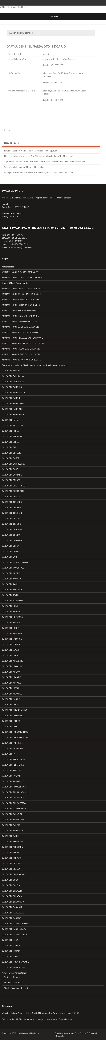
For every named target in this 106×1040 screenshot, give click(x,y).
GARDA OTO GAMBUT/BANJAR (15, 562)
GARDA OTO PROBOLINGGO (14, 786)
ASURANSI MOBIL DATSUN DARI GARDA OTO (21, 294)
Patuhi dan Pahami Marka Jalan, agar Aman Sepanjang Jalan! (30, 150)
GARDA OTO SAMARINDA (13, 819)
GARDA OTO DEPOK (10, 546)
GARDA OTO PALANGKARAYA (14, 710)
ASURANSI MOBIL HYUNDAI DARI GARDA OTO (22, 310)
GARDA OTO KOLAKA (11, 622)
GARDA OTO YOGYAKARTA (13, 967)
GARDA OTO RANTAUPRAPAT (15, 808)
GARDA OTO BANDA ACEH (13, 381)
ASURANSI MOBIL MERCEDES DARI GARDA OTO (22, 338)
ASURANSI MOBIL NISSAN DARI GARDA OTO (21, 348)
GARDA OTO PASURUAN (12, 748)
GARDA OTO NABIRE (11, 699)
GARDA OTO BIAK (9, 447)
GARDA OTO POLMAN (11, 775)
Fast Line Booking (12, 977)
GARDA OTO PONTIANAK (13, 781)
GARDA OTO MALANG (11, 672)
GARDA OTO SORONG (11, 885)
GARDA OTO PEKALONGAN (13, 759)
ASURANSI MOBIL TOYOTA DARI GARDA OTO (21, 359)
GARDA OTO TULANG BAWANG (15, 962)
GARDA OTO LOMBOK (11, 644)
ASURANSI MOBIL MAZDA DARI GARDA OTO (21, 332)
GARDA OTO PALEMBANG (13, 715)
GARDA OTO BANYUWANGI (13, 414)
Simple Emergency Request (16, 988)
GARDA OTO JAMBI (10, 584)
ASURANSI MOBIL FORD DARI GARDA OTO (20, 299)
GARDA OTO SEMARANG (12, 841)
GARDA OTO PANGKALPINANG (15, 737)
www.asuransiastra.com (12, 213)
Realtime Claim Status (14, 982)
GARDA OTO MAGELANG (12, 661)
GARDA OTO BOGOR (10, 458)
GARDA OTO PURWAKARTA (14, 797)
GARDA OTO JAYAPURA (12, 589)
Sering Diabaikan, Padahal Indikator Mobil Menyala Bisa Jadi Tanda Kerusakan (38, 172)
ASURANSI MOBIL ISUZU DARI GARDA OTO (20, 316)
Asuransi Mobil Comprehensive (15, 283)
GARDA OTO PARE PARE (12, 743)
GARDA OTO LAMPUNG (12, 639)
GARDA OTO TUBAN (10, 956)
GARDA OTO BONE (10, 469)
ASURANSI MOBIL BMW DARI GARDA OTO (20, 272)
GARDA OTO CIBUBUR (11, 507)
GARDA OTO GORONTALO (13, 567)
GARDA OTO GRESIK (11, 573)
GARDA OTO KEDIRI (10, 606)
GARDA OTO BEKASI (11, 431)
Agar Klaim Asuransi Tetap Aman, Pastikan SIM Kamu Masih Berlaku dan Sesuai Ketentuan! (44, 161)
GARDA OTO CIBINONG (12, 502)
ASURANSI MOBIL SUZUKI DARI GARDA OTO (21, 354)
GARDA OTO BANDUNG (12, 387)
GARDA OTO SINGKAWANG (13, 874)
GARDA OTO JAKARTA (11, 578)
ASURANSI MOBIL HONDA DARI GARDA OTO (21, 305)
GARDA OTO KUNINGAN (12, 633)
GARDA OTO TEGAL (10, 940)
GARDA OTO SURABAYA (12, 896)
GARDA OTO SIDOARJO (12, 863)
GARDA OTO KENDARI (11, 611)
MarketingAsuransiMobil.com (27, 1033)
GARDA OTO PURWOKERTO (14, 803)
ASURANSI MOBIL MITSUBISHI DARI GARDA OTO (23, 343)
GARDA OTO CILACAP (11, 518)
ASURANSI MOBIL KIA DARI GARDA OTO (19, 321)
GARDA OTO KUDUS (10, 628)
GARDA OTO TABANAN (12, 907)
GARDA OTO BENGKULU (12, 436)
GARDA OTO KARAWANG (12, 600)
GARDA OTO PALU (10, 726)
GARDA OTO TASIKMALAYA (14, 929)
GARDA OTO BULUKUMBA (13, 491)
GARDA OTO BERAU (10, 442)
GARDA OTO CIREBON (11, 535)
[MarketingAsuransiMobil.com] (13, 7)
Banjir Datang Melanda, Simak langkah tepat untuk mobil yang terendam (34, 365)
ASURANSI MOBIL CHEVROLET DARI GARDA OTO (23, 277)
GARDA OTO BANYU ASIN (13, 403)
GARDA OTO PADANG (11, 704)
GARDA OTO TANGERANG (13, 912)
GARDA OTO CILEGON (11, 524)
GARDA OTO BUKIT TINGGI (14, 485)
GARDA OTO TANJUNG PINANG (15, 923)
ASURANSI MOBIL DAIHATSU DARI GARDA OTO (22, 288)
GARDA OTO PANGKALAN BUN (15, 732)
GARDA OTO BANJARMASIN (14, 392)
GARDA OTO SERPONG (12, 858)
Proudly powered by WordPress (67, 1033)
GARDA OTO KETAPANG (12, 617)
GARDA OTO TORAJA (11, 951)
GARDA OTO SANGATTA (12, 830)
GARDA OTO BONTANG (12, 474)
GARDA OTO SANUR (10, 836)
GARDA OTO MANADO (11, 677)
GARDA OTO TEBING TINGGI (14, 934)
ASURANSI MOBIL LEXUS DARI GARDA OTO (20, 327)
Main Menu (55, 16)
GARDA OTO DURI (10, 556)
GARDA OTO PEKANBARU (13, 765)
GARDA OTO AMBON (11, 370)
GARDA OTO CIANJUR (11, 496)
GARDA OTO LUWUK (10, 650)
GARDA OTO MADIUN (11, 655)
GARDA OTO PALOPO (11, 721)
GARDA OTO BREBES (11, 480)
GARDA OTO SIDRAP (11, 869)
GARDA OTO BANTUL (11, 398)
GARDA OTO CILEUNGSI (12, 529)
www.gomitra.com (10, 216)
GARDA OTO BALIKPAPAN (13, 376)
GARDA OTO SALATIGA (12, 814)
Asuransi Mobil (8, 266)
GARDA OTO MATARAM (12, 682)
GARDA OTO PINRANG (11, 770)
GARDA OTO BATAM (10, 420)
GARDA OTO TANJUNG (11, 918)
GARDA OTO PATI (9, 754)
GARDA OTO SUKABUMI (12, 890)
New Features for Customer (14, 973)
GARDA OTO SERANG (11, 852)
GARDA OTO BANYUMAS (12, 409)
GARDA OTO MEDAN (10, 688)
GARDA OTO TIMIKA (11, 945)
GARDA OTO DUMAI (10, 551)
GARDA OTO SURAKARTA (13, 901)
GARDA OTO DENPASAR (12, 540)
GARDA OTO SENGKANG (12, 847)
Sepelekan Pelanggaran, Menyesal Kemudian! (24, 167)
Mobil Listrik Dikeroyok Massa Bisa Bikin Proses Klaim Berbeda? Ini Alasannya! (38, 156)
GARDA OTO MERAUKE (12, 693)
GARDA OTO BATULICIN (12, 425)
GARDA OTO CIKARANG (12, 513)
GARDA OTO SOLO (10, 880)
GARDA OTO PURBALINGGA (14, 792)
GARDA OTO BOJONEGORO (13, 463)
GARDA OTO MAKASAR (12, 666)
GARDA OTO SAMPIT (11, 825)
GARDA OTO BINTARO (11, 453)
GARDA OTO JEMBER (11, 595)
